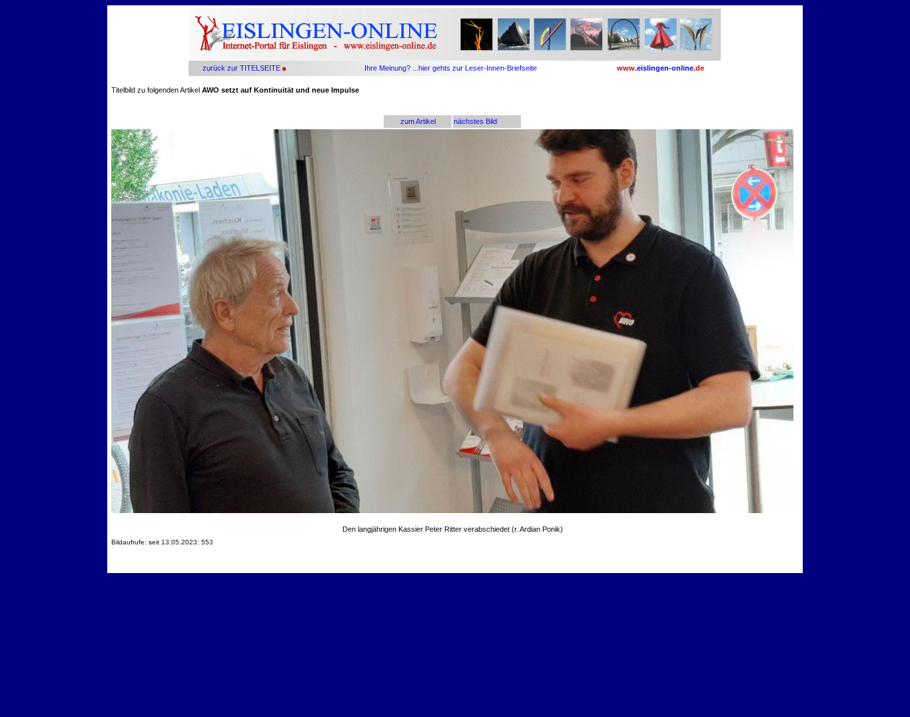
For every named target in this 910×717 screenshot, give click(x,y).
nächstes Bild (475, 121)
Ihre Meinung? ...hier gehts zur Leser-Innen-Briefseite (450, 68)
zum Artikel (418, 121)
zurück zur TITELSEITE (240, 68)
